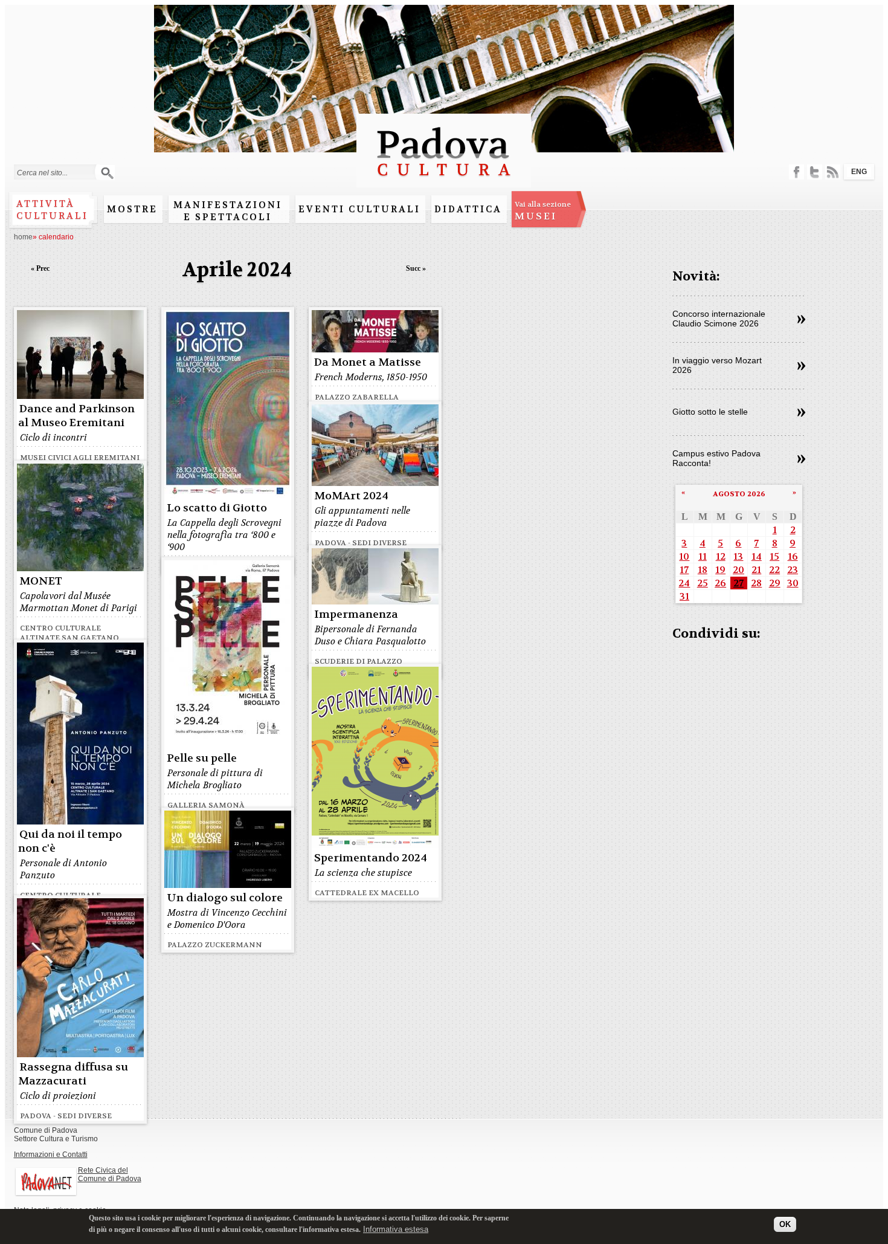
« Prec (40, 268)
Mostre (132, 209)
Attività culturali (52, 210)
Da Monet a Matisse (367, 362)
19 (720, 569)
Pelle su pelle (202, 758)
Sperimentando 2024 (370, 858)
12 (721, 556)
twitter (814, 172)
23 (792, 569)
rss (832, 172)
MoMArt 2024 (351, 496)
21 (756, 569)
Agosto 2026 (739, 494)
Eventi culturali (359, 209)
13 (738, 556)
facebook (796, 172)
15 (774, 556)
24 (684, 583)
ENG (859, 171)
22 (774, 569)
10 (684, 556)
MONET (40, 581)
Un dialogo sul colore (225, 898)
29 (774, 583)
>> (801, 320)
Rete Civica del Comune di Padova (109, 1174)
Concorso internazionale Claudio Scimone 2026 (718, 318)
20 (738, 569)
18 (702, 569)
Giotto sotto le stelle (710, 411)
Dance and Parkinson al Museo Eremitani (76, 416)
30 (793, 583)
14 (756, 556)
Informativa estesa (395, 1228)
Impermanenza (356, 614)
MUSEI (543, 210)
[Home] (443, 182)
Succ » (416, 268)
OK (785, 1224)
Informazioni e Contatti (51, 1154)
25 (702, 583)
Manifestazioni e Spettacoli (227, 211)
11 (702, 556)
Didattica (468, 209)
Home (23, 237)
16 (793, 556)
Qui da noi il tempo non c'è (70, 841)
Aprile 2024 (237, 270)
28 (756, 583)
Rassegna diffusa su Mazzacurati (73, 1074)
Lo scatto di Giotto (217, 508)
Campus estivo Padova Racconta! (716, 458)
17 (684, 569)
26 (720, 583)
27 (738, 583)
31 (684, 596)
